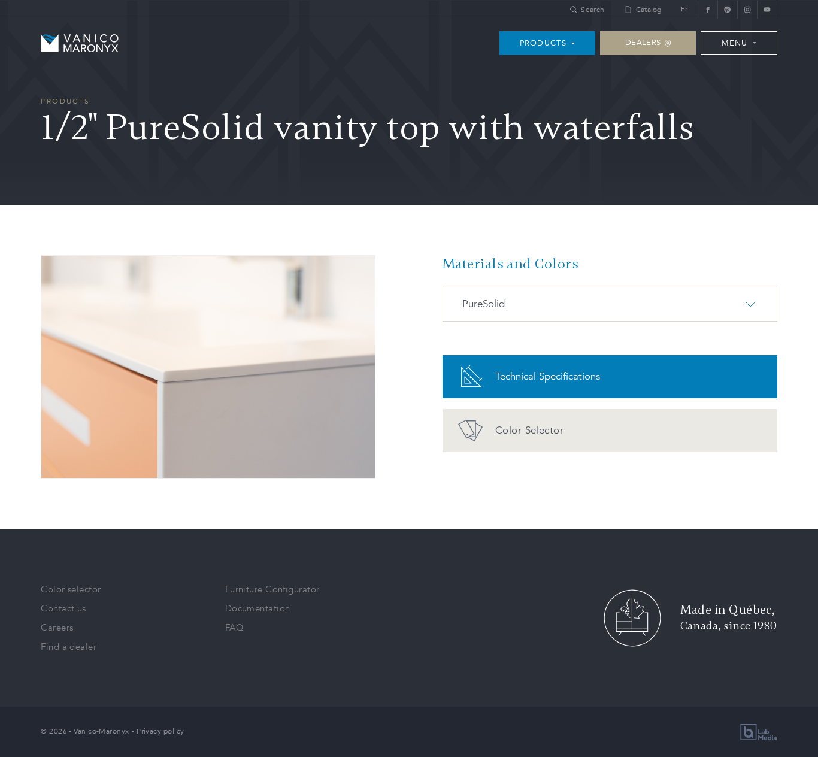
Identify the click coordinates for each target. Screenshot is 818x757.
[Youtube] (767, 9)
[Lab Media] (758, 732)
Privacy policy (160, 731)
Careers (57, 628)
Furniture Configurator (272, 589)
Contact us (63, 608)
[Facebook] (707, 9)
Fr (684, 9)
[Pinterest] (727, 9)
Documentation (257, 608)
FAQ (234, 628)
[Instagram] (747, 9)
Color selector (71, 589)
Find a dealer (68, 647)
